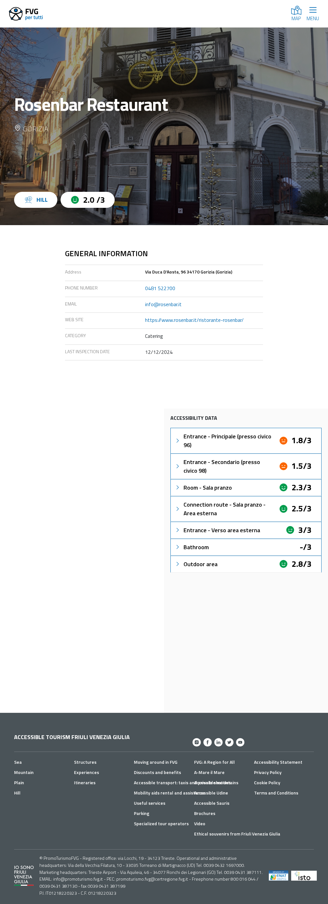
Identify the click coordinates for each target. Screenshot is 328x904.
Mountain (24, 772)
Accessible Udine (211, 792)
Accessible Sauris (211, 803)
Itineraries (84, 782)
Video (199, 823)
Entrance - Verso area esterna (222, 530)
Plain (19, 782)
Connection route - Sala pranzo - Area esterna (225, 508)
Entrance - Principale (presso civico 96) (227, 440)
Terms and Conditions (276, 792)
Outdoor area (200, 564)
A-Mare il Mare (209, 772)
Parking (141, 813)
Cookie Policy (267, 782)
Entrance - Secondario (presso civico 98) (222, 466)
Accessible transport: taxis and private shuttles (182, 782)
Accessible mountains (216, 782)
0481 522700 (160, 288)
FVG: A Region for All (214, 762)
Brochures (204, 813)
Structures (85, 762)
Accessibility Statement (278, 762)
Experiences (86, 772)
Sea (18, 762)
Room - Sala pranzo (208, 487)
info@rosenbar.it (163, 304)
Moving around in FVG (155, 762)
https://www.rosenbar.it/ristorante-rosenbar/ (194, 320)
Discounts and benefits (157, 772)
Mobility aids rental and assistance (169, 792)
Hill (17, 792)
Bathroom (196, 547)
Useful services (149, 803)
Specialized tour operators (161, 823)
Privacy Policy (268, 772)
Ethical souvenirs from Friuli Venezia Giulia (237, 833)
